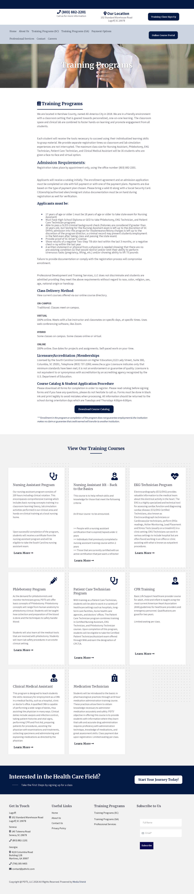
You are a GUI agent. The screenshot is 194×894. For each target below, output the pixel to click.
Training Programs (104, 812)
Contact (41, 38)
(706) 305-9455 (19, 863)
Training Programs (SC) (45, 31)
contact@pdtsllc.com (23, 869)
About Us (24, 31)
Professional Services (22, 38)
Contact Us (57, 823)
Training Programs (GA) (75, 31)
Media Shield (79, 881)
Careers (52, 38)
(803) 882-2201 (19, 840)
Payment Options (101, 31)
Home (13, 31)
